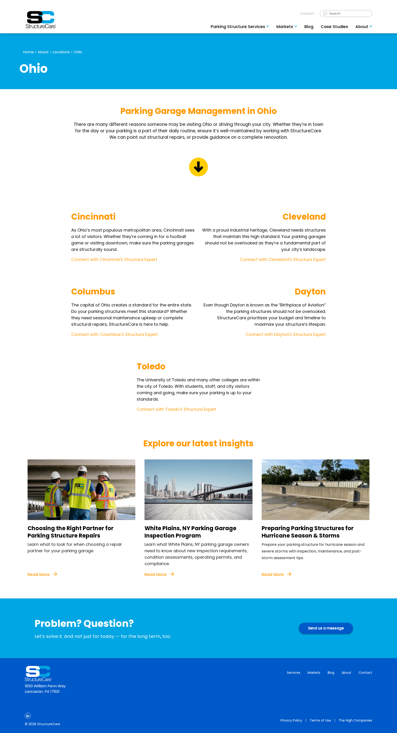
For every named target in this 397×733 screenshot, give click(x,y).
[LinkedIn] (28, 716)
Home (28, 52)
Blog (331, 672)
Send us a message (326, 628)
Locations (61, 52)
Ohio (78, 52)
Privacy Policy (291, 720)
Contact (307, 13)
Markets (314, 672)
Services (293, 672)
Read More (39, 574)
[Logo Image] (41, 19)
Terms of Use (320, 720)
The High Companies (355, 720)
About (43, 52)
